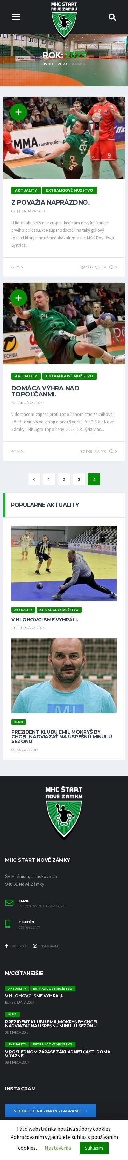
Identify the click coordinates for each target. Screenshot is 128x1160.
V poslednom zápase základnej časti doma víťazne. (57, 1053)
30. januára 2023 (26, 403)
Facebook (19, 946)
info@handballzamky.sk (41, 906)
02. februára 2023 (28, 211)
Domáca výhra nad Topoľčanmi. (45, 391)
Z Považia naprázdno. (50, 202)
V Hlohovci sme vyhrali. (44, 620)
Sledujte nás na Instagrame (48, 1111)
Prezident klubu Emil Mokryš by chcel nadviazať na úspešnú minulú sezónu (61, 736)
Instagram (48, 946)
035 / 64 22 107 (29, 927)
